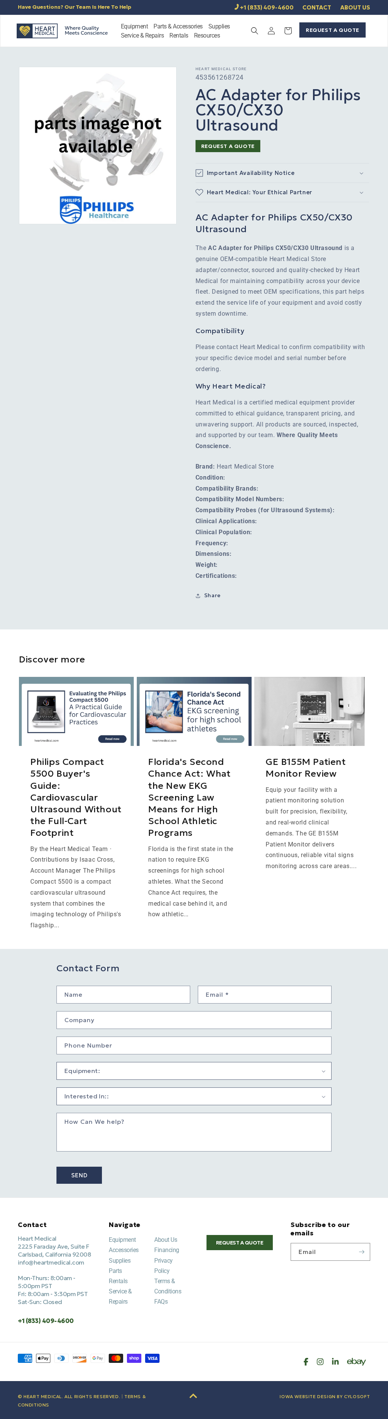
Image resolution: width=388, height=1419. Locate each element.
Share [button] (212, 595)
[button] (134, 27)
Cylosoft (357, 1396)
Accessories (124, 1250)
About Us (165, 1239)
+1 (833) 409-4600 (267, 7)
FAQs (160, 1301)
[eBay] (356, 1362)
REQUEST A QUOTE (332, 30)
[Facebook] (306, 1362)
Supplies (119, 1260)
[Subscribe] (361, 1252)
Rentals (118, 1281)
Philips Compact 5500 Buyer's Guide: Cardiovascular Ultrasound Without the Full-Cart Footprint (76, 797)
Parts (115, 1270)
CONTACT (316, 7)
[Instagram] (320, 1362)
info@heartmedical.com (51, 1262)
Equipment (122, 1239)
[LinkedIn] (335, 1362)
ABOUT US (355, 7)
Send (79, 1175)
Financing (166, 1250)
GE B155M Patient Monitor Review (306, 767)
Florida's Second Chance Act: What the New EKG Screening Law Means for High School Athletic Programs (189, 797)
